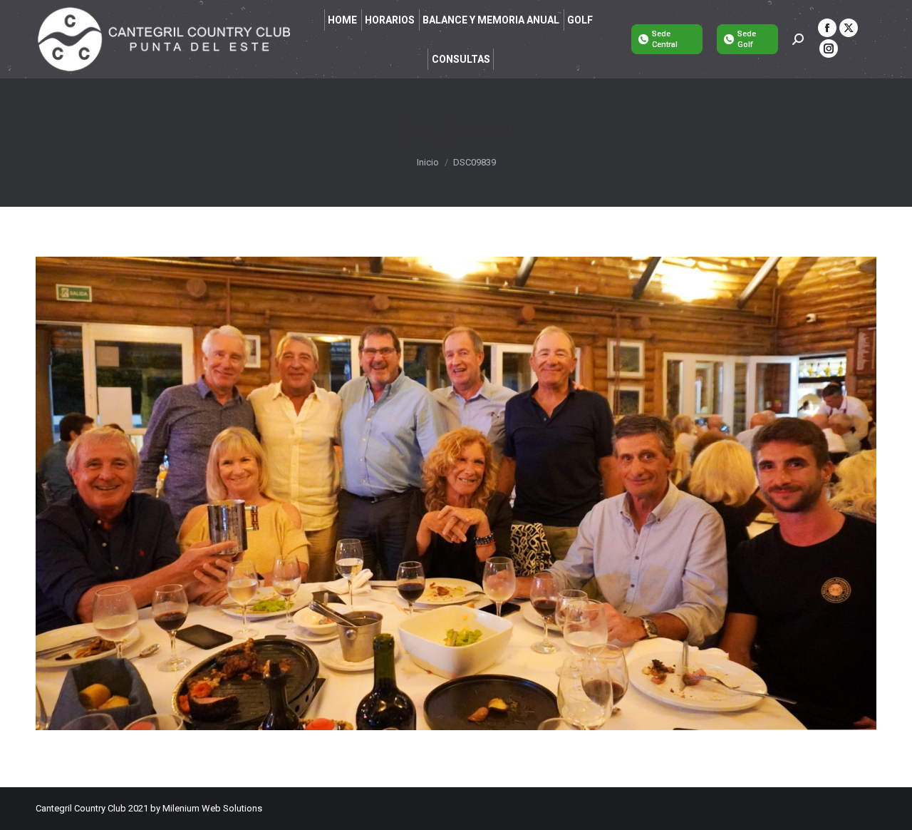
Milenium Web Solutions (212, 808)
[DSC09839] (456, 493)
